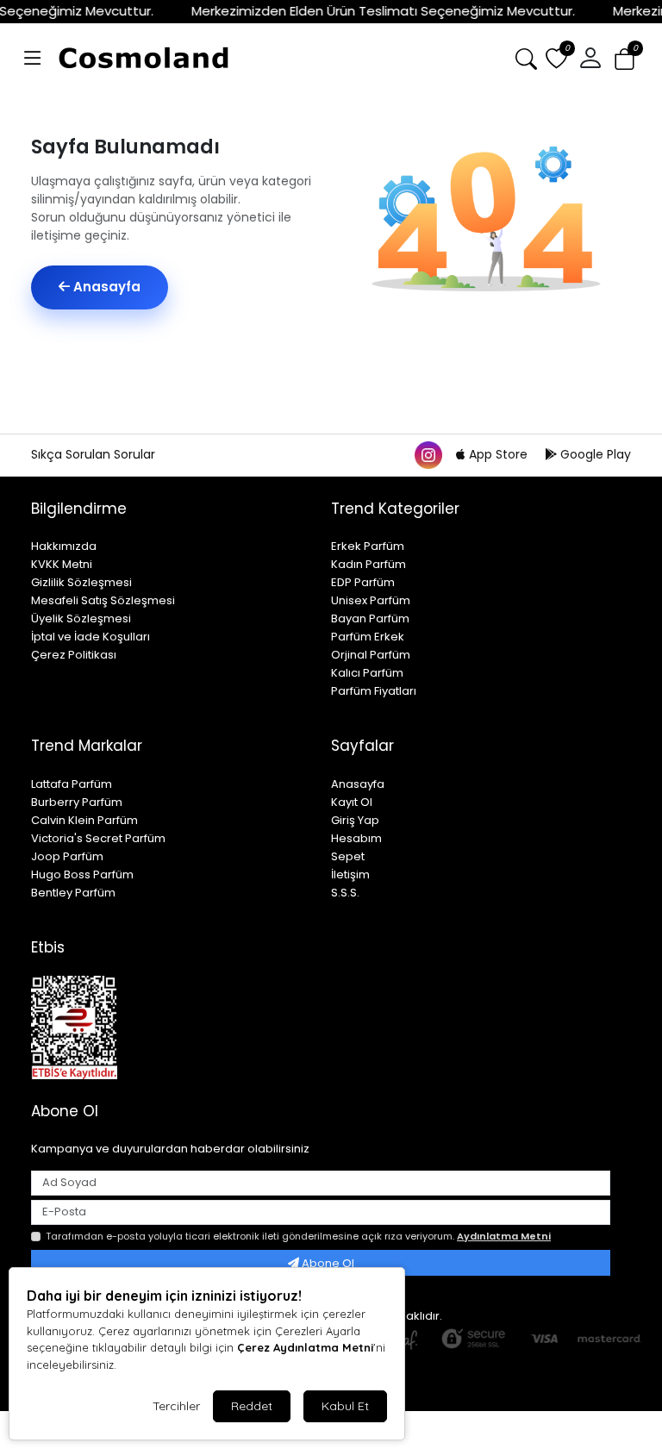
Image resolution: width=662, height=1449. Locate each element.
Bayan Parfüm (370, 618)
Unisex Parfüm (370, 600)
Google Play (594, 454)
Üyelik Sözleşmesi (81, 618)
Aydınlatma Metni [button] (504, 1236)
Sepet (348, 856)
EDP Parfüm (363, 582)
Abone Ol (326, 1263)
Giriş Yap (355, 820)
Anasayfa (105, 287)
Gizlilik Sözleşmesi (81, 582)
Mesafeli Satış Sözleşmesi (103, 600)
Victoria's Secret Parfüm (98, 838)
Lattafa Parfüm (71, 784)
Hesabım (356, 838)
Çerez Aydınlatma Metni (305, 1347)
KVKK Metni (61, 564)
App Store (498, 454)
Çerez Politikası (73, 654)
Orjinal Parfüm (370, 654)
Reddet (251, 1406)
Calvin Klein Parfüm (84, 820)
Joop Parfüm (67, 856)
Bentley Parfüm (73, 892)
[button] (33, 59)
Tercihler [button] (176, 1406)
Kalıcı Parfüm (367, 673)
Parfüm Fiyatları (373, 691)
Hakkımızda (64, 546)
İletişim (350, 874)
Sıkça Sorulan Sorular (93, 454)
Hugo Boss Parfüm (82, 874)
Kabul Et (345, 1406)
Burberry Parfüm (76, 802)
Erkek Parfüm (367, 546)
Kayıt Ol (351, 802)
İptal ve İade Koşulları (90, 636)
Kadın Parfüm (368, 564)
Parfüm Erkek (367, 636)
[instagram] (427, 454)
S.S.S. (345, 892)
